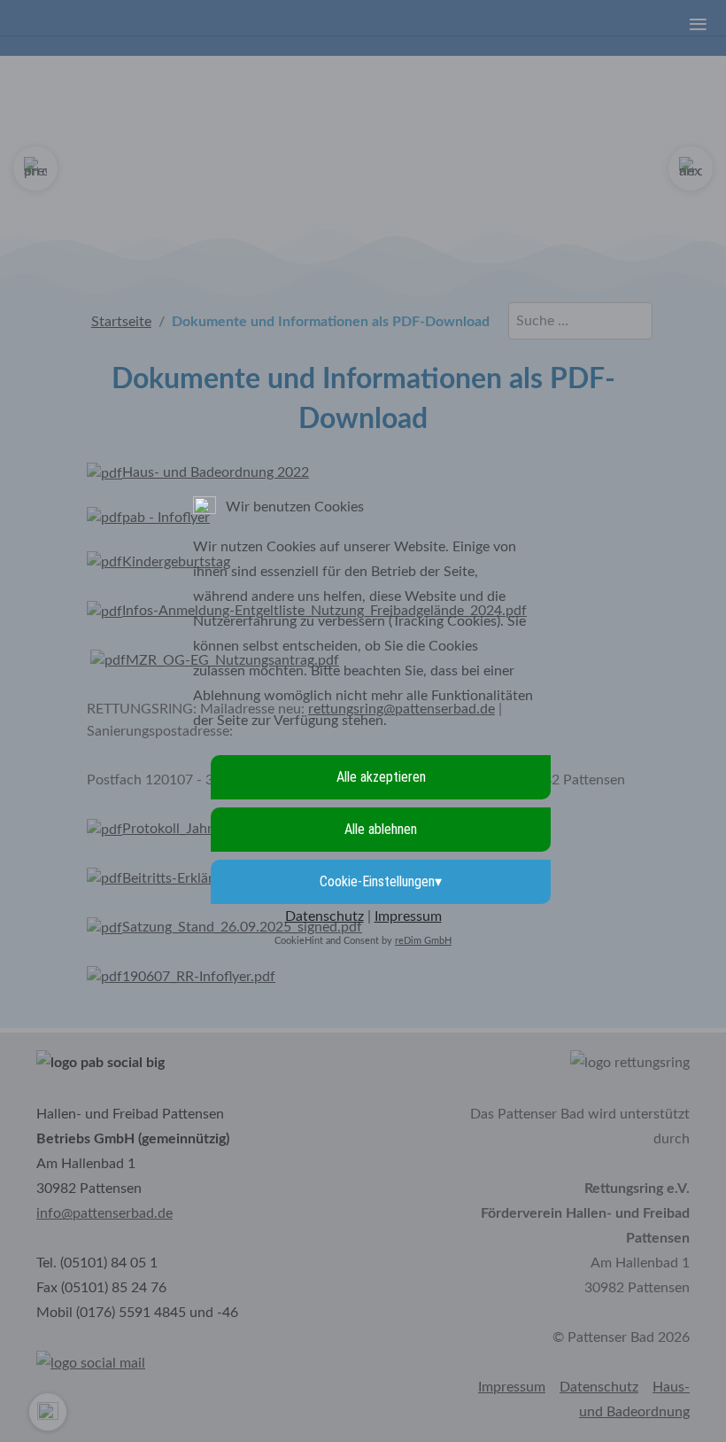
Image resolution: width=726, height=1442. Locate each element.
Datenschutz (324, 916)
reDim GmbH (423, 941)
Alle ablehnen (380, 829)
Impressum (408, 916)
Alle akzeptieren (381, 776)
